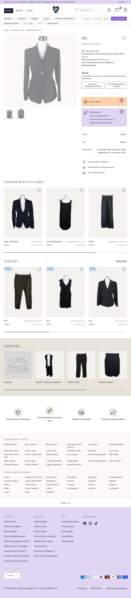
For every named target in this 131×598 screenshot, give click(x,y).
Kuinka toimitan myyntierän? (17, 556)
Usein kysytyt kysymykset (16, 561)
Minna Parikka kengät (96, 454)
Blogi (106, 19)
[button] (125, 10)
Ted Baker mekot (74, 451)
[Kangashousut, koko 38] (23, 292)
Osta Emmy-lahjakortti (44, 551)
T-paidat (70, 484)
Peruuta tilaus (40, 531)
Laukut (7, 492)
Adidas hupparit (10, 444)
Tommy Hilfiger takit (33, 454)
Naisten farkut (74, 382)
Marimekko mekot (11, 451)
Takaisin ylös (65, 503)
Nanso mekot (30, 451)
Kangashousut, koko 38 (33, 321)
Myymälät (97, 19)
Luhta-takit (113, 451)
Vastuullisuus (68, 536)
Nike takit (92, 451)
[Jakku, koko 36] (108, 292)
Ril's (22, 30)
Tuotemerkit (52, 23)
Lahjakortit (50, 492)
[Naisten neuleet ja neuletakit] (49, 365)
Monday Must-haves (33, 477)
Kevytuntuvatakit (11, 481)
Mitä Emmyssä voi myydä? (16, 546)
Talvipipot (92, 481)
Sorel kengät (30, 461)
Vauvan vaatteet (32, 488)
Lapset (29, 10)
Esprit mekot (51, 451)
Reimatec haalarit (11, 464)
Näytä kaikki (121, 261)
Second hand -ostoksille (45, 536)
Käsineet (112, 481)
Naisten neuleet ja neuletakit (48, 382)
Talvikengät (50, 481)
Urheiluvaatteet (52, 484)
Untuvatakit (71, 477)
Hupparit (112, 484)
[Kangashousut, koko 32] (108, 212)
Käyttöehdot (96, 588)
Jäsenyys (86, 19)
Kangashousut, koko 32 (117, 241)
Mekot (6, 488)
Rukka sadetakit (31, 464)
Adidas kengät (52, 454)
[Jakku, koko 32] (23, 212)
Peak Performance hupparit (74, 445)
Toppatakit (92, 477)
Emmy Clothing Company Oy (24, 588)
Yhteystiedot (67, 541)
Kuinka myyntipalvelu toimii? (17, 541)
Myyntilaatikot (10, 531)
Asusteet (91, 488)
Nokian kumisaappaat (97, 461)
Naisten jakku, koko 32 (34, 30)
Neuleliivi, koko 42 (78, 321)
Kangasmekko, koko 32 (76, 241)
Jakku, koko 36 (121, 321)
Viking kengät (72, 461)
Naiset (8, 10)
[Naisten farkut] (81, 365)
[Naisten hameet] (113, 365)
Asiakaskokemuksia (70, 521)
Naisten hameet (106, 382)
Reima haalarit (115, 461)
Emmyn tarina (68, 526)
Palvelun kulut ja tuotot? (15, 551)
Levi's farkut (93, 444)
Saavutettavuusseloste (116, 588)
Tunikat (49, 488)
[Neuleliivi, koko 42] (65, 292)
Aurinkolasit (113, 488)
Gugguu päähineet (53, 464)
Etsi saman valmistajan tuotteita (92, 85)
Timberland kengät (53, 461)
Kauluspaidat (72, 488)
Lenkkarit (70, 481)
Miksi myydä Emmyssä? (14, 536)
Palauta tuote (40, 526)
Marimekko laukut (74, 464)
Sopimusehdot (40, 521)
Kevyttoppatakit (115, 477)
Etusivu (6, 30)
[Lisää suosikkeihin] (124, 38)
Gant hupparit (31, 444)
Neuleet (91, 484)
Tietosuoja (82, 588)
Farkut (6, 484)
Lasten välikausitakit (33, 481)
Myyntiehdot (10, 521)
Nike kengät (113, 454)
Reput (27, 492)
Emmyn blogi (67, 531)
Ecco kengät (72, 454)
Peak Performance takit (11, 455)
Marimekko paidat (116, 444)
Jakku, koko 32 (36, 241)
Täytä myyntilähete (12, 526)
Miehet (19, 10)
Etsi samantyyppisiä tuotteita (116, 85)
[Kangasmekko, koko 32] (65, 212)
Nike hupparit (51, 444)
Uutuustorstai (51, 477)
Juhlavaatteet (30, 484)
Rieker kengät (9, 461)
